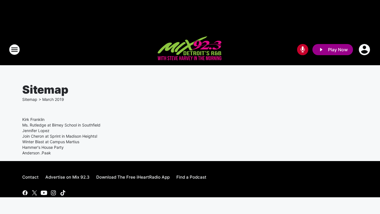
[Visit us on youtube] (44, 192)
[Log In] (365, 49)
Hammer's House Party (43, 147)
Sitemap (29, 99)
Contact (30, 177)
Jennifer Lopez (36, 130)
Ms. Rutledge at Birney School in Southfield (61, 125)
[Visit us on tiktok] (63, 192)
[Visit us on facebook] (25, 192)
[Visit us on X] (34, 192)
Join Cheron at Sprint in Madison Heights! (59, 136)
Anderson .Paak (36, 152)
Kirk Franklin (33, 119)
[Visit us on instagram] (53, 192)
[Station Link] (190, 49)
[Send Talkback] (302, 49)
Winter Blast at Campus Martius (50, 141)
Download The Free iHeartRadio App (133, 177)
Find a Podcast (191, 177)
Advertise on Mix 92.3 (67, 177)
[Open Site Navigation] (14, 49)
